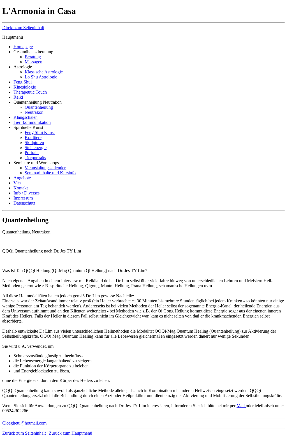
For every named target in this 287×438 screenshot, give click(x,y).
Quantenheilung (39, 107)
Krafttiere (33, 137)
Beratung (33, 56)
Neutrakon (34, 112)
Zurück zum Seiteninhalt (24, 433)
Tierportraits (35, 157)
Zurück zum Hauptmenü (70, 433)
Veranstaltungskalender (45, 167)
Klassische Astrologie (44, 71)
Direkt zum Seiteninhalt (23, 27)
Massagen (33, 61)
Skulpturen (34, 142)
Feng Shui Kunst (40, 132)
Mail (241, 405)
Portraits (32, 152)
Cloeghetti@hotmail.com (24, 423)
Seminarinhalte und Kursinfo (50, 172)
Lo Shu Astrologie (41, 77)
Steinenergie (36, 147)
